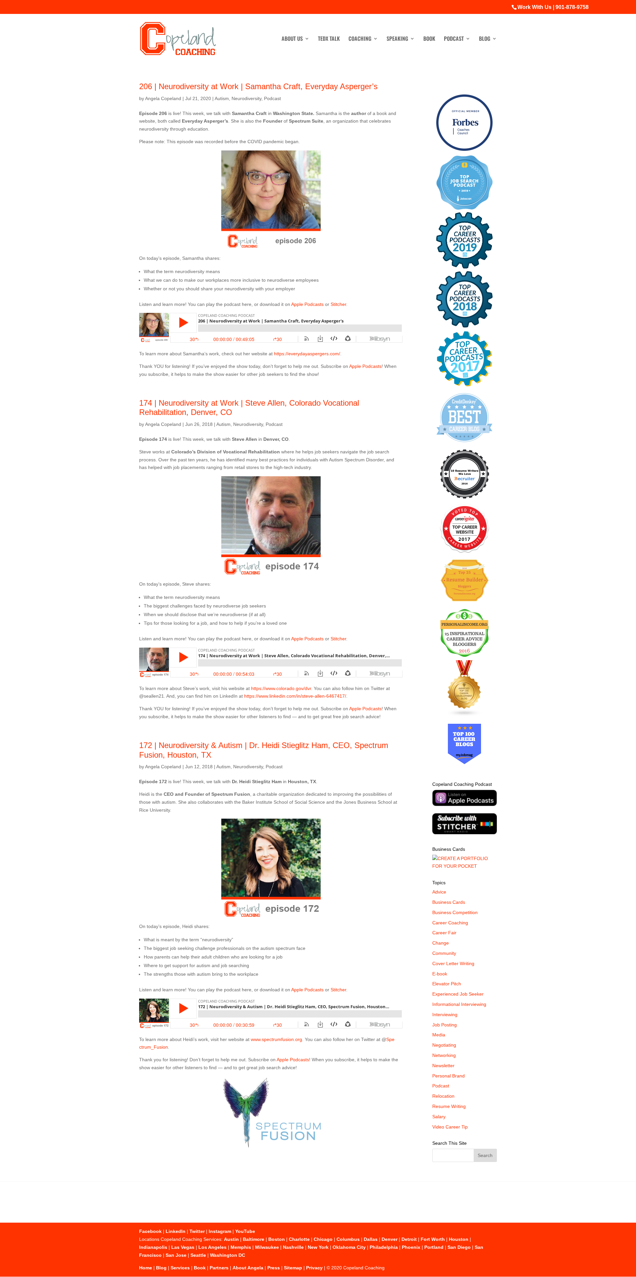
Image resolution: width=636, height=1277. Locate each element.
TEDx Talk (329, 39)
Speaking (397, 39)
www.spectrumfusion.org (276, 1039)
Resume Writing (449, 1106)
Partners (219, 1267)
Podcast (454, 39)
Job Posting (444, 1024)
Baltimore (253, 1239)
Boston (276, 1239)
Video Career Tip (450, 1127)
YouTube (245, 1231)
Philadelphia (384, 1247)
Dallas (371, 1239)
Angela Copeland (163, 98)
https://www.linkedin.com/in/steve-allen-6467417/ (295, 696)
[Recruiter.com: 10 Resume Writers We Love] (465, 499)
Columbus (348, 1239)
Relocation (443, 1096)
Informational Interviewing (459, 1004)
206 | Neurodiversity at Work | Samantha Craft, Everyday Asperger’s (258, 86)
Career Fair (444, 932)
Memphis (241, 1247)
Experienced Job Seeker (458, 994)
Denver (390, 1239)
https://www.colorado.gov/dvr (281, 688)
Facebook (150, 1231)
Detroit (409, 1239)
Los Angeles (212, 1247)
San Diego (459, 1247)
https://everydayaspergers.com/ (307, 353)
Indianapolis (153, 1247)
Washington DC (227, 1255)
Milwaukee (267, 1247)
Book (429, 39)
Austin (231, 1239)
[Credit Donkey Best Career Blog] (464, 444)
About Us (292, 39)
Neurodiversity (246, 98)
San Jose (176, 1255)
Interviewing (444, 1014)
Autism (222, 98)
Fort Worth (433, 1239)
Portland (434, 1247)
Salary (439, 1116)
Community (444, 953)
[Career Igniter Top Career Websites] (464, 551)
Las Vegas (182, 1247)
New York (318, 1247)
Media (438, 1034)
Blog (484, 39)
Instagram (220, 1231)
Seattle (198, 1255)
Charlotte (299, 1239)
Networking (444, 1055)
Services (180, 1267)
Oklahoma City (349, 1247)
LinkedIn (176, 1231)
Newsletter (443, 1065)
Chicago (323, 1239)
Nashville (293, 1247)
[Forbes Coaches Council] (464, 149)
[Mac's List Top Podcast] (465, 385)
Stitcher (338, 304)
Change (440, 943)
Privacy (314, 1267)
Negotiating (444, 1045)
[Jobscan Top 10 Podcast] (464, 208)
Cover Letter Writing (453, 963)
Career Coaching (450, 922)
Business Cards (448, 902)
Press (273, 1267)
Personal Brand (448, 1075)
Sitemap (293, 1267)
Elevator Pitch (446, 983)
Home (145, 1267)
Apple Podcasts (307, 304)
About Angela (248, 1267)
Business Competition (455, 912)
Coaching (359, 39)
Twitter (197, 1231)
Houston (458, 1239)
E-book (439, 973)
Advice (439, 892)
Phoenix (411, 1247)
